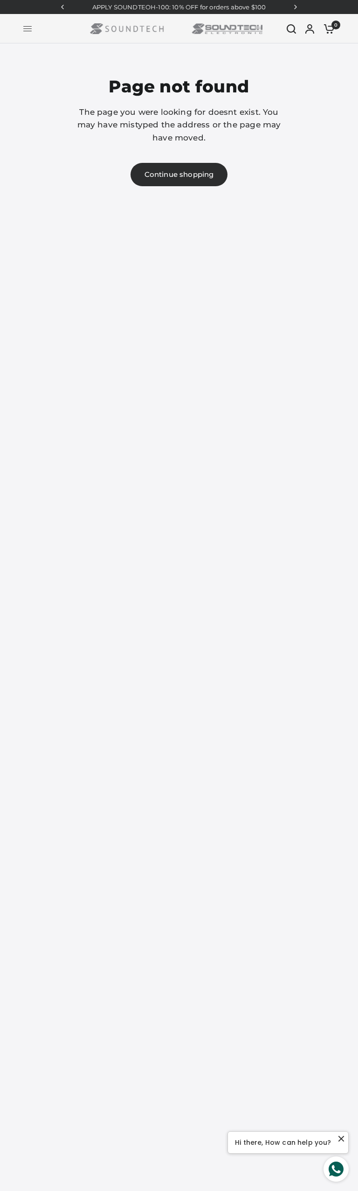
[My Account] (310, 28)
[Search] (291, 28)
